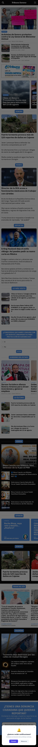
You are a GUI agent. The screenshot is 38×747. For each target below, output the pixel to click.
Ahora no (24, 741)
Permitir (13, 741)
